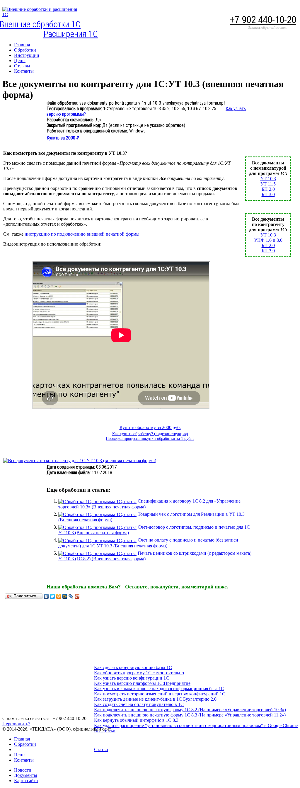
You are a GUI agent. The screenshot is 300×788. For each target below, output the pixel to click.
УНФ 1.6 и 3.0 (268, 240)
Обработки (25, 744)
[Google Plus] (77, 596)
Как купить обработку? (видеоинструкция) (150, 434)
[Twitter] (53, 596)
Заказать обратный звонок (267, 27)
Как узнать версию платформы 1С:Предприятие (142, 683)
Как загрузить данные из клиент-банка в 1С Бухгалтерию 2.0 (155, 699)
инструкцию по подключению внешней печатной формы (82, 234)
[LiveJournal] (71, 596)
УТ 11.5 (268, 183)
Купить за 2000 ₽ (63, 138)
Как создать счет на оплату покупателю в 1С (139, 704)
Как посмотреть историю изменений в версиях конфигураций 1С (159, 693)
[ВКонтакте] (46, 596)
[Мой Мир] (65, 596)
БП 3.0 (268, 194)
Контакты (24, 760)
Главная (22, 738)
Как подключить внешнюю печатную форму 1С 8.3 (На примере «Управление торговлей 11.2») (190, 714)
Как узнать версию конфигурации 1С (131, 677)
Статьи (101, 749)
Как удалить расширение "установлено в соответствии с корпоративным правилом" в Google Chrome (196, 725)
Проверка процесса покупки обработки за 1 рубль (150, 438)
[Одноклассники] (59, 596)
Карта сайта (26, 780)
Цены (19, 754)
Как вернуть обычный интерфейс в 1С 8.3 (136, 720)
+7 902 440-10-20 (263, 19)
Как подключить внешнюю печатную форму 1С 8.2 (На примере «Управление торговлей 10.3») (190, 709)
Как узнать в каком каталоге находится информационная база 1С (159, 688)
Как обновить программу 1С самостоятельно (139, 672)
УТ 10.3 (268, 178)
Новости (22, 769)
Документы (25, 775)
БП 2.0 (268, 189)
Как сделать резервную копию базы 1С (133, 667)
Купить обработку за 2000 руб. (150, 427)
